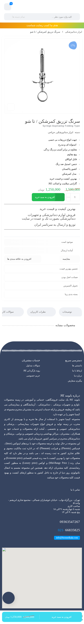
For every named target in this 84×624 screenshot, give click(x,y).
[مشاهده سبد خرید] (7, 7)
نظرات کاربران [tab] (38, 311)
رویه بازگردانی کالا (31, 370)
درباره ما (78, 375)
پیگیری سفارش (75, 380)
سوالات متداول (33, 365)
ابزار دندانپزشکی (73, 31)
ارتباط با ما (77, 370)
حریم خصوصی (33, 375)
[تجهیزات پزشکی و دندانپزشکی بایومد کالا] (42, 6)
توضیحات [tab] (67, 311)
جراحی (51, 132)
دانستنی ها (77, 365)
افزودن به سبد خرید (45, 197)
